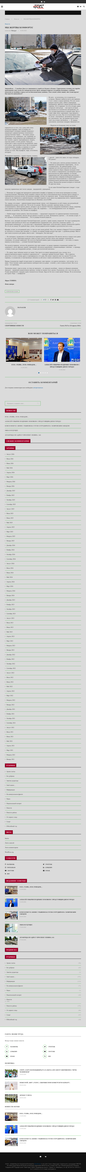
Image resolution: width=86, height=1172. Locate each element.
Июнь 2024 (10, 573)
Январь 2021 (10, 759)
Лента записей (9, 843)
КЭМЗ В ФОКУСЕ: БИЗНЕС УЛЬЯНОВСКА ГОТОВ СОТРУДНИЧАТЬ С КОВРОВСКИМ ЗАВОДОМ (37, 426)
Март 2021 (10, 750)
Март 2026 (10, 477)
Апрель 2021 (10, 746)
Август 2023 (10, 618)
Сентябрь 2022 (11, 668)
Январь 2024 (10, 595)
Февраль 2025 (11, 536)
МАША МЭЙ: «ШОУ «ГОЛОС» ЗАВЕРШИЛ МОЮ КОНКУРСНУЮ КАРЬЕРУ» (45, 1082)
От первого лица (12, 817)
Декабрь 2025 (11, 491)
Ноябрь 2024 (10, 550)
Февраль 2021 (11, 755)
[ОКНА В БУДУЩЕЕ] (11, 928)
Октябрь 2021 (11, 718)
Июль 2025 (10, 513)
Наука (8, 799)
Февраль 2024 (11, 591)
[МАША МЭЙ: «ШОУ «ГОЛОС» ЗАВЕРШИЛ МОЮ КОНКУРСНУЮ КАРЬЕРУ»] (11, 1086)
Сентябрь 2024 (11, 559)
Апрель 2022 (10, 691)
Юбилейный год (12, 826)
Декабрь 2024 (11, 545)
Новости (16, 19)
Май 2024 (10, 577)
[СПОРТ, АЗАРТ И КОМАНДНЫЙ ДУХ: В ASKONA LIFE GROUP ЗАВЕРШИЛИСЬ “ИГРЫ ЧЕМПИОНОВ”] (11, 1073)
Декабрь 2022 (11, 655)
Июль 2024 (10, 568)
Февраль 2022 (11, 700)
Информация (11, 790)
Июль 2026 (10, 459)
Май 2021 (10, 741)
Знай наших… (11, 785)
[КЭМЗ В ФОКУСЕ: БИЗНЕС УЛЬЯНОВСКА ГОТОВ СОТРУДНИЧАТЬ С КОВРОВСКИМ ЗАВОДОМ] (11, 915)
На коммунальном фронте (15, 794)
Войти (7, 838)
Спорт (8, 822)
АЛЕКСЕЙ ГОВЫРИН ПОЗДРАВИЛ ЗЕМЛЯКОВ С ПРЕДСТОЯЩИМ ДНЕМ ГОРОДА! (62, 366)
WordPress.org (9, 852)
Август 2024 (10, 563)
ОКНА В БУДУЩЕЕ (11, 430)
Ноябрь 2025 (10, 495)
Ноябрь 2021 (10, 714)
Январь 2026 (10, 486)
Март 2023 (10, 641)
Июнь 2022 (10, 682)
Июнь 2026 (10, 463)
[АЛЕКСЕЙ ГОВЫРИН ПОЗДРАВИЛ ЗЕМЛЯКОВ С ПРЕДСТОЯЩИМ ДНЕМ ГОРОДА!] (62, 350)
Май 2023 (10, 632)
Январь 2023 (10, 650)
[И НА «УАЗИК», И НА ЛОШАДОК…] (24, 350)
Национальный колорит (14, 803)
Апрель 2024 (10, 582)
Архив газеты (11, 771)
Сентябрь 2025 (11, 504)
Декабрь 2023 (11, 600)
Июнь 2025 (10, 518)
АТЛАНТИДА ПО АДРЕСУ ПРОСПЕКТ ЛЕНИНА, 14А (23, 435)
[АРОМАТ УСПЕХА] (11, 1098)
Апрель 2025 (10, 527)
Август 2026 (10, 454)
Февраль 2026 (11, 482)
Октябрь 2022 (11, 664)
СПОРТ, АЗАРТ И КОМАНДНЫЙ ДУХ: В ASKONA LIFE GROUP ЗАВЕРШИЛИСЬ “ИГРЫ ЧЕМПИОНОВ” (48, 1071)
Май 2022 (10, 686)
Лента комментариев (11, 847)
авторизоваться (38, 388)
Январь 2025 (10, 541)
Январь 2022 (10, 705)
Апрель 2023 (10, 636)
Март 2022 (10, 695)
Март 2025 (10, 532)
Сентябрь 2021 (11, 723)
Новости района (12, 812)
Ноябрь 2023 (10, 604)
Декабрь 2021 (11, 709)
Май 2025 (10, 523)
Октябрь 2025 (11, 500)
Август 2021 (10, 727)
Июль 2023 (10, 623)
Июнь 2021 (10, 736)
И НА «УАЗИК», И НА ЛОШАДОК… (24, 365)
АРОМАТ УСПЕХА (26, 1095)
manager (13, 31)
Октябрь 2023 (11, 609)
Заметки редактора (12, 781)
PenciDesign (37, 1164)
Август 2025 (10, 509)
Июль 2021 (10, 732)
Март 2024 (10, 586)
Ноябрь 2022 (10, 659)
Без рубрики (10, 776)
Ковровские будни (12, 291)
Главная (7, 19)
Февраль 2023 (11, 645)
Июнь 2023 (10, 627)
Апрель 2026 (10, 472)
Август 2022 (10, 673)
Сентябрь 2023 (11, 614)
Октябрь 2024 (11, 554)
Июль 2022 (10, 677)
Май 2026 (10, 468)
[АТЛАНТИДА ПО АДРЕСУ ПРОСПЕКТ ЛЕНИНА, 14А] (11, 940)
